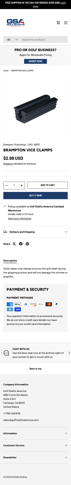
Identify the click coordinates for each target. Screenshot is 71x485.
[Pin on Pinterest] (27, 244)
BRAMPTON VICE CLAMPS (23, 70)
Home (5, 70)
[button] (58, 22)
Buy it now (35, 195)
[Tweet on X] (14, 244)
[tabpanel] (35, 272)
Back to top (35, 368)
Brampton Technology (14, 144)
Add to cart (48, 185)
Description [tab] (10, 260)
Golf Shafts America (18, 477)
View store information (19, 218)
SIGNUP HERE (35, 61)
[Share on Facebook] (21, 244)
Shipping (8, 163)
